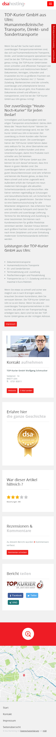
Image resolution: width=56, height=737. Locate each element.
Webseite (12, 390)
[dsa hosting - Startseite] (17, 4)
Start (6, 707)
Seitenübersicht (12, 727)
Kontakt (7, 714)
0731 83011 (16, 381)
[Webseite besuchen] (28, 346)
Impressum (53, 55)
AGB (45, 731)
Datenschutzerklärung (53, 37)
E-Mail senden (26, 390)
